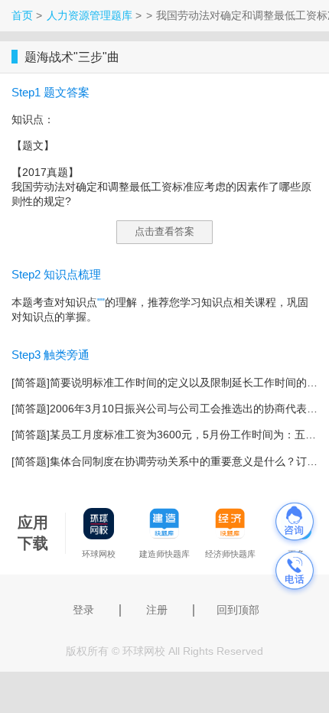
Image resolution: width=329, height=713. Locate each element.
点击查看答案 (164, 231)
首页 (22, 15)
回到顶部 (238, 610)
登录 (83, 610)
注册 (157, 610)
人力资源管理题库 (89, 15)
